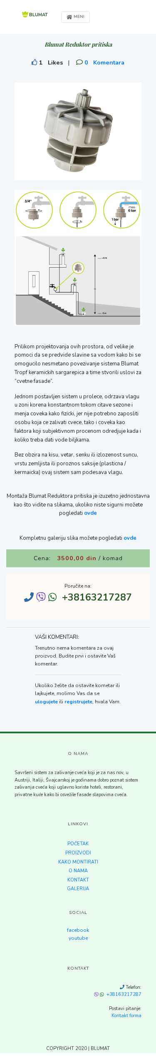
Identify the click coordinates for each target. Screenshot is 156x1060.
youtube (78, 938)
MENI (78, 17)
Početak (78, 844)
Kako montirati (78, 862)
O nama (78, 871)
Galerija (78, 889)
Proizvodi (78, 853)
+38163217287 (123, 994)
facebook (78, 930)
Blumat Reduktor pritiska (78, 44)
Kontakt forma (126, 1016)
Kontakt (78, 880)
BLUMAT (38, 15)
